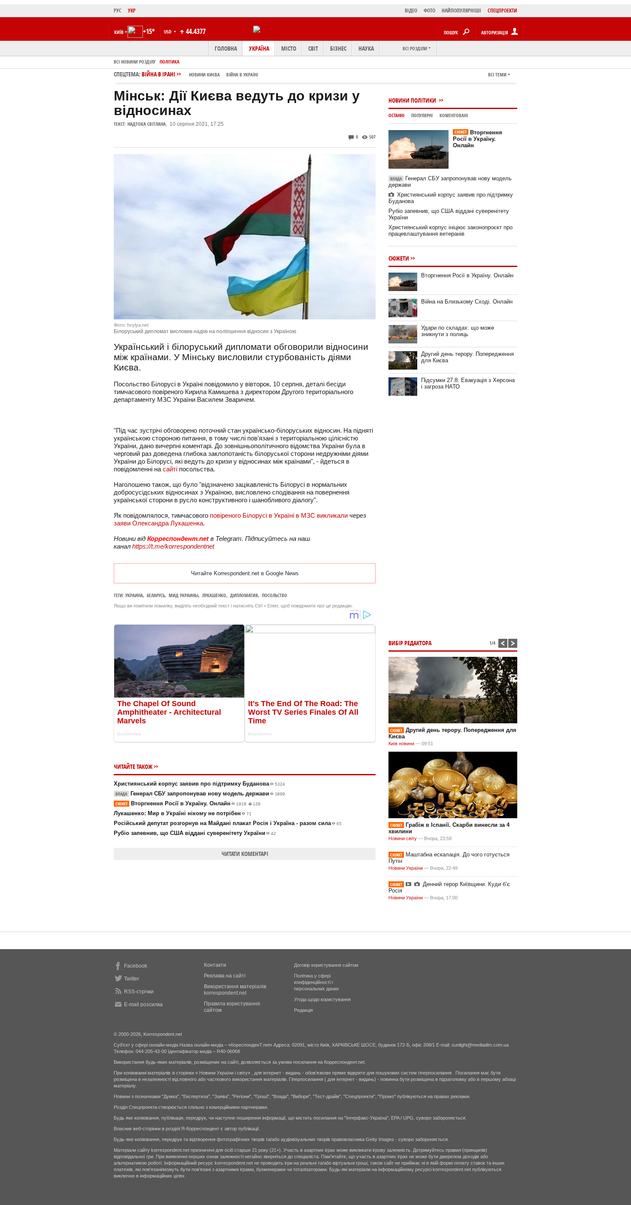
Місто (288, 48)
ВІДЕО (411, 10)
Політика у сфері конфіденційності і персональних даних (316, 982)
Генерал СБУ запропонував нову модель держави (200, 793)
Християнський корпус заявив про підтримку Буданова (199, 783)
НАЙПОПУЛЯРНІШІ (461, 10)
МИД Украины (183, 595)
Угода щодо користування (322, 999)
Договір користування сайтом (326, 965)
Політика (169, 61)
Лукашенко (214, 595)
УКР (132, 10)
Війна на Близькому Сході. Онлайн (467, 301)
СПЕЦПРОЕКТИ (502, 10)
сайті (170, 469)
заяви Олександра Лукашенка (158, 523)
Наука (366, 48)
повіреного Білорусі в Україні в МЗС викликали (279, 515)
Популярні (422, 115)
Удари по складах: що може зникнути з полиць (457, 331)
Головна (226, 48)
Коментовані (454, 115)
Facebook (135, 966)
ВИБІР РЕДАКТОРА (409, 643)
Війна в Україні (242, 74)
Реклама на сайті (225, 976)
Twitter (131, 979)
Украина (134, 595)
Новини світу (402, 838)
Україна (259, 48)
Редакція (303, 1010)
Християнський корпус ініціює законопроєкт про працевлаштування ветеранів (450, 230)
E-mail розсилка (143, 1005)
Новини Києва (204, 74)
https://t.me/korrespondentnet (173, 546)
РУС (117, 10)
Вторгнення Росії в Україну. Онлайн (188, 803)
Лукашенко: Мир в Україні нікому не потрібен (183, 813)
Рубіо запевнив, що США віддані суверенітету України (195, 833)
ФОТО (429, 10)
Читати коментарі (244, 854)
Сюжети (398, 258)
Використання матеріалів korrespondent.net (235, 989)
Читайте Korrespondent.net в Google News (245, 573)
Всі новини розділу (134, 61)
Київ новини (401, 743)
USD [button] (168, 31)
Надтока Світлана (146, 124)
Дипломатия (244, 595)
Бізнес (338, 48)
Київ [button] (119, 32)
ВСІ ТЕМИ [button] (497, 74)
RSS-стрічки (139, 992)
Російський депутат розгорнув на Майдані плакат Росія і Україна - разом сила (228, 823)
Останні (396, 115)
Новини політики (412, 100)
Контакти (215, 965)
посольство (274, 595)
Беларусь (156, 595)
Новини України (405, 868)
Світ (313, 48)
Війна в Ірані (200, 74)
